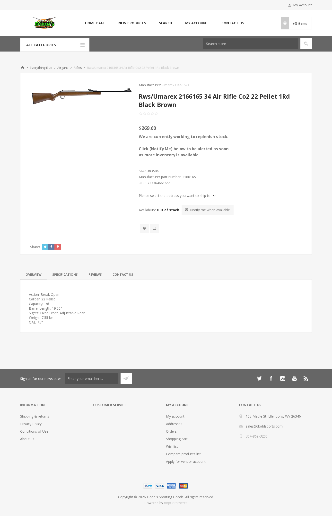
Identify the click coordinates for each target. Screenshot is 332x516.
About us (27, 439)
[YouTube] (294, 378)
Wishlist (172, 446)
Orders (171, 431)
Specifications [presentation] (65, 274)
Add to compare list (154, 228)
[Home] (22, 67)
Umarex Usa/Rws (175, 85)
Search (165, 23)
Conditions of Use (34, 431)
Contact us (232, 23)
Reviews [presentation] (95, 274)
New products (132, 23)
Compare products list (183, 454)
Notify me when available (210, 210)
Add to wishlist (144, 228)
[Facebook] (271, 378)
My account (196, 23)
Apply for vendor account (186, 461)
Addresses (174, 423)
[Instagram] (283, 378)
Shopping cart (177, 439)
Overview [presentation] (34, 274)
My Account (302, 5)
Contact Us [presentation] (123, 274)
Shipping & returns (34, 416)
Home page (95, 23)
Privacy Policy (31, 423)
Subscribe (126, 378)
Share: (35, 247)
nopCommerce (176, 502)
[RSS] (306, 378)
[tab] (33, 274)
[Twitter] (259, 378)
